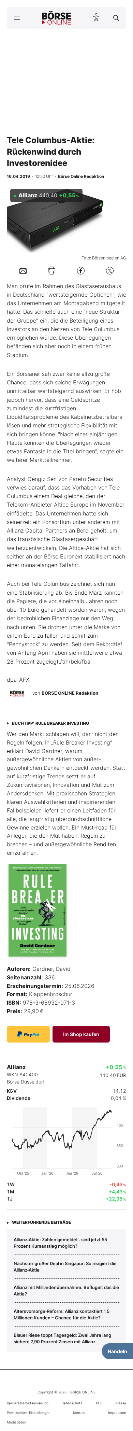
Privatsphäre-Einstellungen (28, 1413)
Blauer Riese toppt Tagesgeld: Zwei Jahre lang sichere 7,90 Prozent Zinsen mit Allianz (62, 1338)
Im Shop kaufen (81, 1034)
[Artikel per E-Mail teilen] (23, 270)
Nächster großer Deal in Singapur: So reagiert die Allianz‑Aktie (65, 1266)
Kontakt (79, 1413)
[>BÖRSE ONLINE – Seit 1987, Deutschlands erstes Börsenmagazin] (56, 18)
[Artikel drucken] (51, 271)
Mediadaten (16, 1422)
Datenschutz (71, 1403)
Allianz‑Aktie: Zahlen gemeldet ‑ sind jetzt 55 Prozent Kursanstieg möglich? (60, 1242)
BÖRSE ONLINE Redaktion (70, 693)
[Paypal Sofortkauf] (28, 1034)
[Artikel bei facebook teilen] (81, 271)
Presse (120, 1403)
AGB (98, 1403)
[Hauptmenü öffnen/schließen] (17, 18)
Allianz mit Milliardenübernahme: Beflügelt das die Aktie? (66, 1290)
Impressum (117, 1413)
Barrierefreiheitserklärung (27, 1403)
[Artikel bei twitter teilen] (110, 271)
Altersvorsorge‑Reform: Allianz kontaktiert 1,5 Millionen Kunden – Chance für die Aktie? (61, 1314)
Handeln (117, 1351)
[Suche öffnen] (116, 18)
